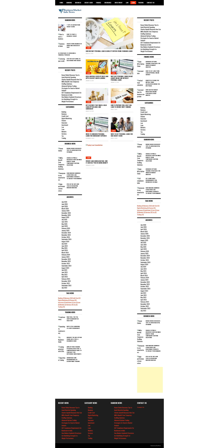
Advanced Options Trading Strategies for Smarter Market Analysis (71, 88)
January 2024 (65, 257)
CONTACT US (150, 3)
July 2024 (64, 244)
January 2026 (65, 211)
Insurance (107, 3)
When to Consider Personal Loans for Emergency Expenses (96, 135)
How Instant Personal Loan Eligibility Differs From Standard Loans (109, 51)
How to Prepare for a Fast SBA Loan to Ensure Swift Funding (121, 106)
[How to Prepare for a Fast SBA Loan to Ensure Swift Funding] (122, 95)
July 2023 (64, 270)
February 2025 (66, 228)
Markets (64, 131)
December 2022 (66, 281)
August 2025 (65, 217)
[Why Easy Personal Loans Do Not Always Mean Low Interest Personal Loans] (122, 66)
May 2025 (64, 224)
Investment (119, 3)
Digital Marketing (67, 118)
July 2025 (64, 219)
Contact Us (140, 407)
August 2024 (65, 241)
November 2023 (66, 261)
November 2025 (66, 215)
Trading (141, 3)
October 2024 (66, 237)
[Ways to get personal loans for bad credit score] (122, 124)
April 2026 (65, 206)
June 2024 (65, 246)
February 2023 (66, 279)
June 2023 (65, 272)
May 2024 (64, 248)
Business (78, 3)
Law (127, 3)
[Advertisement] (150, 380)
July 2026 (64, 202)
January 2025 (65, 230)
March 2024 (65, 252)
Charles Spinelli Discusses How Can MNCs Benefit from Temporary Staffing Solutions (72, 81)
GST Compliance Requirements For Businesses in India (71, 94)
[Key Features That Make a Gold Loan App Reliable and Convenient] (97, 95)
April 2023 (65, 277)
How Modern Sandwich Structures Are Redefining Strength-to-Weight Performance (71, 99)
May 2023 (64, 274)
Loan (133, 3)
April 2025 (65, 226)
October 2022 (66, 283)
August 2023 (65, 268)
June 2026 (65, 204)
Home (61, 3)
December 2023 (66, 259)
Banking (69, 3)
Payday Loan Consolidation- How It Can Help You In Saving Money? (97, 162)
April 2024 (65, 250)
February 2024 (66, 255)
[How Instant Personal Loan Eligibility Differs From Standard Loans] (109, 33)
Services (64, 134)
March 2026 (65, 208)
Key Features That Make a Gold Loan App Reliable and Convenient (96, 107)
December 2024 (66, 233)
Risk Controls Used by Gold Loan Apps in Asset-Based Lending (97, 77)
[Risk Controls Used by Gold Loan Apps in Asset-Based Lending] (97, 66)
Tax (63, 136)
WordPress (158, 445)
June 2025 (65, 222)
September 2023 (66, 266)
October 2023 (66, 263)
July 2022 (64, 288)
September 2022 (66, 285)
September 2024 (66, 239)
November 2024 (66, 235)
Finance (98, 3)
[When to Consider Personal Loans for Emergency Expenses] (97, 124)
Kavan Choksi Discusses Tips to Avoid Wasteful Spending (70, 76)
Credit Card (88, 3)
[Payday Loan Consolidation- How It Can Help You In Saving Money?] (97, 151)
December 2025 (66, 213)
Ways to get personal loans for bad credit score (122, 135)
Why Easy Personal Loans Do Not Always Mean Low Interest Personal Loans (122, 78)
